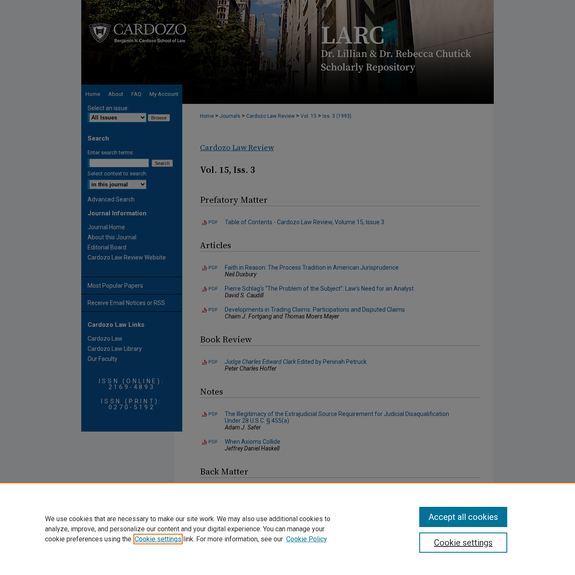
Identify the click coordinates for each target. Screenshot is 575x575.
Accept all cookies (463, 517)
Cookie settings (158, 539)
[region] (287, 528)
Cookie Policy (306, 539)
